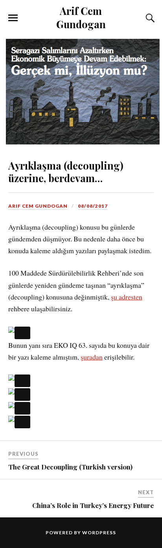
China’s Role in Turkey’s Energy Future (93, 505)
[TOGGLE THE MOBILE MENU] (13, 18)
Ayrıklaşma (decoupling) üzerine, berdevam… (65, 171)
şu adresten (126, 296)
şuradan (92, 357)
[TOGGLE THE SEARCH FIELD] (149, 18)
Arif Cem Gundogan (81, 17)
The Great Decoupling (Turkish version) (70, 466)
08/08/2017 (93, 206)
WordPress (99, 532)
